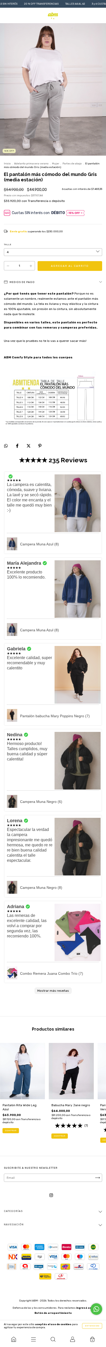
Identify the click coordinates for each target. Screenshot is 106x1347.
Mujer (55, 163)
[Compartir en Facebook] (17, 446)
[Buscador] (53, 1339)
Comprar (10, 1130)
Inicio (7, 163)
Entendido (92, 1326)
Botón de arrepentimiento (53, 1313)
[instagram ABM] (51, 1195)
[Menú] (33, 1339)
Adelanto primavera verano (31, 163)
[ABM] (13, 1339)
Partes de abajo (72, 163)
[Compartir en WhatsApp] (6, 446)
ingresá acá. (85, 1307)
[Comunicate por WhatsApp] (96, 1309)
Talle (7, 244)
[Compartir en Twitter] (28, 446)
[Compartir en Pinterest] (40, 446)
